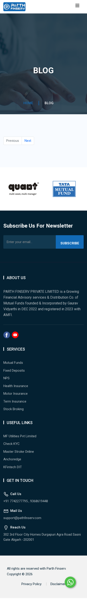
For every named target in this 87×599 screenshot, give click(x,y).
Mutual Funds (13, 363)
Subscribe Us (69, 245)
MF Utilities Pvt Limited (19, 436)
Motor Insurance (15, 394)
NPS (6, 378)
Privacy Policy (31, 584)
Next (28, 141)
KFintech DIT (12, 467)
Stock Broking (13, 409)
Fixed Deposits (14, 370)
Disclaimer (58, 584)
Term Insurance (14, 401)
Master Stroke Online (18, 452)
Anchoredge (12, 459)
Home (28, 103)
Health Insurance (15, 386)
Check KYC (11, 444)
